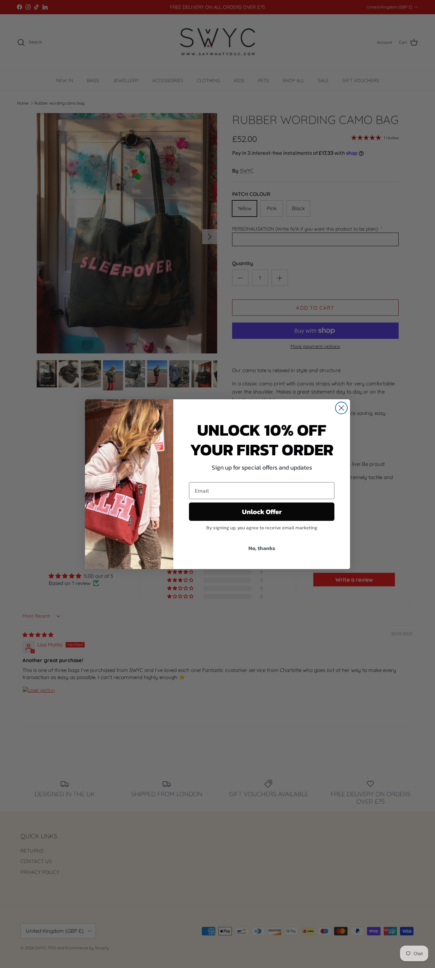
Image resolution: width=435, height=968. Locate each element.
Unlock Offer (262, 512)
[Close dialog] (341, 408)
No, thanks (261, 548)
